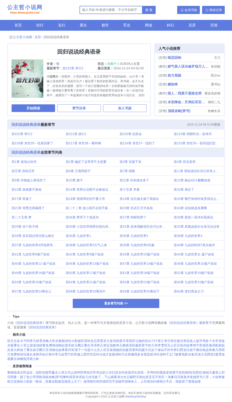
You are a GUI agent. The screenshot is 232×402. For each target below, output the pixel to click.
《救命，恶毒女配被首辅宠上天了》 (58, 381)
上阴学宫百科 (89, 354)
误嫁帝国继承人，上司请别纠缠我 (139, 381)
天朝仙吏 (142, 377)
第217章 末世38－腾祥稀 (83, 143)
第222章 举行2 (73, 68)
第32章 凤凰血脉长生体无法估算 (197, 226)
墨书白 (215, 84)
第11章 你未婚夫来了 (134, 180)
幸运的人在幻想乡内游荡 (113, 372)
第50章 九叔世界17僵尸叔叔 (86, 273)
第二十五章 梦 (21, 217)
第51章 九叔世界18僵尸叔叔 (140, 273)
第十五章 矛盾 (130, 189)
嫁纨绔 (173, 84)
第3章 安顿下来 (130, 162)
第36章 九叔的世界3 (188, 236)
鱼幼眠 (215, 66)
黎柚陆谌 (13, 372)
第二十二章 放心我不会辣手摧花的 (90, 208)
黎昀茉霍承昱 (72, 377)
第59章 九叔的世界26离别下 (140, 291)
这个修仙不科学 (162, 350)
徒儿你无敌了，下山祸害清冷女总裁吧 (109, 377)
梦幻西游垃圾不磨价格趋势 (193, 350)
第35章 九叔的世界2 (134, 236)
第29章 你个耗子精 (25, 226)
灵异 (192, 25)
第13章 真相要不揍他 (26, 189)
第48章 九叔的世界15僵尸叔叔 (195, 263)
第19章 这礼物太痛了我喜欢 (139, 199)
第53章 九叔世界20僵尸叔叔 (31, 282)
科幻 (170, 25)
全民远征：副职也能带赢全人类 (42, 372)
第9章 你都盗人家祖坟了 (29, 180)
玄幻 (61, 25)
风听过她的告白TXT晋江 (146, 341)
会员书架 (190, 10)
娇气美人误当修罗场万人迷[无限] (189, 66)
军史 (126, 25)
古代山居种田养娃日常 (80, 372)
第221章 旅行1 (76, 134)
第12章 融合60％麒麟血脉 (192, 180)
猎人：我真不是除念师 (185, 93)
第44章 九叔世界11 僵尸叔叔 (194, 254)
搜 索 (148, 10)
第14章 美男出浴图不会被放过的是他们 (91, 189)
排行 (40, 25)
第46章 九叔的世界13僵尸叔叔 (87, 263)
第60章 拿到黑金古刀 (189, 291)
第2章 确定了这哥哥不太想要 (86, 162)
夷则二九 (214, 102)
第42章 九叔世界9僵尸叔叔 (85, 254)
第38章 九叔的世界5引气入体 (86, 245)
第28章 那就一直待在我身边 (193, 217)
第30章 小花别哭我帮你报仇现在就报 (91, 226)
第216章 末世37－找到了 (137, 143)
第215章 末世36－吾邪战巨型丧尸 (198, 143)
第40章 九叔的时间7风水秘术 (194, 245)
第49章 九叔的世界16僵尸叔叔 (33, 273)
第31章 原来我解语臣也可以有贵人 (144, 226)
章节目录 (79, 108)
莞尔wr (215, 75)
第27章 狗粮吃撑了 (133, 217)
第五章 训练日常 (23, 171)
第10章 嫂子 (74, 180)
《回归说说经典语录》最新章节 (189, 323)
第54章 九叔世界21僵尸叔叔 (86, 282)
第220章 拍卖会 (131, 134)
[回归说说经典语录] (29, 80)
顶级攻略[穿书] (179, 111)
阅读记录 (215, 10)
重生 (83, 25)
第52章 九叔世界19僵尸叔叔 (194, 273)
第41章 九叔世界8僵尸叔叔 (31, 254)
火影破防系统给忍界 (85, 341)
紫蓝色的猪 (212, 93)
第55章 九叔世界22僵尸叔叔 (140, 282)
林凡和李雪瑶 (157, 345)
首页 (18, 25)
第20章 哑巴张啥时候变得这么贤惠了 (199, 199)
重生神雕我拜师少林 (24, 359)
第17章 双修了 (22, 199)
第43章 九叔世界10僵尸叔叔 (140, 254)
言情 (214, 25)
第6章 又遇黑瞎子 (78, 171)
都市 (105, 25)
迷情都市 (89, 381)
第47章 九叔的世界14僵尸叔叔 (141, 263)
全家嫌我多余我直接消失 (142, 354)
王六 (217, 57)
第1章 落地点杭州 (24, 162)
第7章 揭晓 (127, 171)
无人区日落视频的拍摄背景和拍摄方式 (124, 350)
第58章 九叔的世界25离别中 (86, 291)
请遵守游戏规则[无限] (184, 372)
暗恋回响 (174, 57)
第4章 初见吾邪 (185, 162)
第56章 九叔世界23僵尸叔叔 (194, 282)
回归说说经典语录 (26, 124)
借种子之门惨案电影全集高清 (180, 354)
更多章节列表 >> (116, 303)
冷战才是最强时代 (112, 354)
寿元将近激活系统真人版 (181, 341)
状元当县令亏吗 (18, 341)
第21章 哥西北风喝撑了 (28, 208)
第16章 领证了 (184, 189)
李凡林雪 (36, 341)
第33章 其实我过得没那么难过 (33, 236)
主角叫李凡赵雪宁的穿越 (62, 354)
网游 (148, 25)
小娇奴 (28, 381)
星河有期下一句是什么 (81, 350)
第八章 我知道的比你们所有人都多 (198, 171)
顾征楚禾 (64, 345)
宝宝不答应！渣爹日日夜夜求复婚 (172, 377)
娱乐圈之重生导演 (84, 345)
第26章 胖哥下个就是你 (82, 217)
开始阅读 (33, 108)
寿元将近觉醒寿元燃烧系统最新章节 (122, 345)
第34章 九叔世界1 (78, 236)
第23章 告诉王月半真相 (136, 208)
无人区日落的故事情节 (183, 345)
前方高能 (174, 75)
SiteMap (130, 396)
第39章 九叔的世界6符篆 (137, 245)
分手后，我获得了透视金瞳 (182, 381)
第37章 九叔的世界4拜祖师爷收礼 (35, 245)
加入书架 (125, 108)
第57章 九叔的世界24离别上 (31, 291)
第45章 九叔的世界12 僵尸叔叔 (34, 263)
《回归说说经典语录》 (30, 323)
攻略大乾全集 (52, 341)
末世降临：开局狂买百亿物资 (187, 102)
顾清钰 (66, 341)
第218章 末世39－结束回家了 (32, 143)
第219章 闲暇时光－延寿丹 (193, 134)
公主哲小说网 (25, 9)
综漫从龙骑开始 (34, 354)
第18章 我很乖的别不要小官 (85, 199)
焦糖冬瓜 (214, 111)
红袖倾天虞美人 (210, 372)
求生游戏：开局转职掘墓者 (150, 372)
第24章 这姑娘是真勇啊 (190, 208)
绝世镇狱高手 (105, 381)
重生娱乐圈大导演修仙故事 (46, 350)
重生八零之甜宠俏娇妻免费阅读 (36, 345)
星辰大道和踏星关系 (114, 341)
